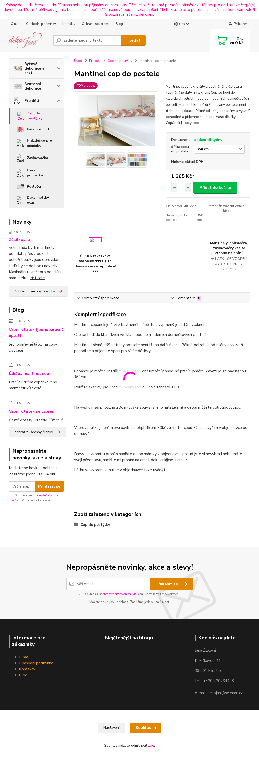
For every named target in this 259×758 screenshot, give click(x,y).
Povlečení (35, 186)
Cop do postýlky (35, 116)
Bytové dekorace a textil (34, 68)
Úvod (78, 61)
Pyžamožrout (38, 129)
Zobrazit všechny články (33, 432)
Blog (119, 24)
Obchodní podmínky (41, 24)
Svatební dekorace (32, 86)
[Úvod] (29, 40)
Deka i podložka (35, 173)
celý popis (193, 122)
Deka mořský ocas (38, 200)
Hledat (133, 40)
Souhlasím (145, 727)
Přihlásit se (49, 486)
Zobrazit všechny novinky (34, 291)
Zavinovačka (37, 157)
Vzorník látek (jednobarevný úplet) (36, 332)
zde (151, 745)
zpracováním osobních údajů (121, 594)
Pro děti (31, 100)
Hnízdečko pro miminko (39, 143)
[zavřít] (253, 5)
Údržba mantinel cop (29, 373)
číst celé (37, 277)
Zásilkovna (19, 239)
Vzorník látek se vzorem (32, 411)
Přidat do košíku (215, 187)
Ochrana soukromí (95, 24)
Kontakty (68, 24)
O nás (15, 24)
